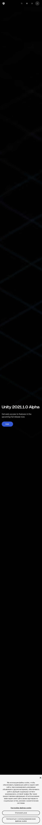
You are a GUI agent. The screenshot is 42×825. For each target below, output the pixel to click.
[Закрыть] (40, 777)
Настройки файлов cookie (21, 808)
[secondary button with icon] (37, 3)
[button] (7, 424)
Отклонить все (21, 813)
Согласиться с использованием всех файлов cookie (21, 820)
